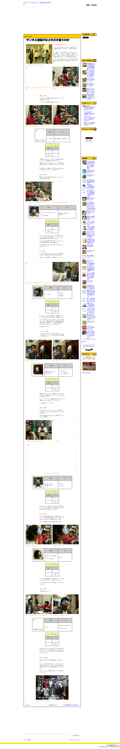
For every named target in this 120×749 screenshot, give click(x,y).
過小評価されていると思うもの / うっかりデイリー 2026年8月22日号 (91, 316)
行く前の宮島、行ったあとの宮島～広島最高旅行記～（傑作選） (91, 268)
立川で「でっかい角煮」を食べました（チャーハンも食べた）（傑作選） (91, 91)
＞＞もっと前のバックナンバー (89, 338)
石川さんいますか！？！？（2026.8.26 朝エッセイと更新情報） (89, 118)
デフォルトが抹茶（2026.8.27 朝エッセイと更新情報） (89, 113)
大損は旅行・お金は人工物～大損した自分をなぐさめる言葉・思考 (91, 241)
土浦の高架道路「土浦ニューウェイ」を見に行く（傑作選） (91, 96)
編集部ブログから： (87, 106)
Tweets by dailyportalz (86, 372)
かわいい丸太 (90, 280)
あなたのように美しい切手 (91, 212)
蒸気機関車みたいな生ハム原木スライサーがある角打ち (91, 287)
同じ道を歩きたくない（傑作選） (91, 84)
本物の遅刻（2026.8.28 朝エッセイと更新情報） (89, 108)
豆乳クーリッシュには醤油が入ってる (91, 171)
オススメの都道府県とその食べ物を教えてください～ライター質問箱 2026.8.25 (91, 275)
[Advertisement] (60, 19)
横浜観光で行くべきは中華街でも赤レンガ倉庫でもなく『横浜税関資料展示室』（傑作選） (91, 66)
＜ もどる (27, 704)
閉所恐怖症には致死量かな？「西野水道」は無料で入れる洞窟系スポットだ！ (91, 293)
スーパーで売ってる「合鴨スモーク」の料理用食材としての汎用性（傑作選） (91, 192)
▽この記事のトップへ (52, 704)
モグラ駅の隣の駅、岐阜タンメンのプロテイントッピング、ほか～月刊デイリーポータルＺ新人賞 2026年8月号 (91, 206)
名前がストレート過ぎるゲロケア (91, 198)
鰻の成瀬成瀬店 (90, 245)
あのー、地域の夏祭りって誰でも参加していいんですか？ (91, 300)
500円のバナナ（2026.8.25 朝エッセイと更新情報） (89, 123)
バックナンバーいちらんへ (74, 739)
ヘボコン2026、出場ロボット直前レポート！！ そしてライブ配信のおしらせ (91, 334)
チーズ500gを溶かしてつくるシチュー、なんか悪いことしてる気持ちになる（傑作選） (91, 73)
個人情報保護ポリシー (113, 745)
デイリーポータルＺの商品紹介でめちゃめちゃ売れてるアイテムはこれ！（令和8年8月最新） (91, 164)
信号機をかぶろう (91, 174)
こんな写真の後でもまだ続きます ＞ (71, 704)
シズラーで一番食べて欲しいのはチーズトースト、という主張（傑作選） (91, 311)
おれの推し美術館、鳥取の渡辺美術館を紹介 (91, 181)
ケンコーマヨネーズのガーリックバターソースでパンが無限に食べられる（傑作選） (91, 234)
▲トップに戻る (27, 739)
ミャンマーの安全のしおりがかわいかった (91, 222)
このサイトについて (45, 2)
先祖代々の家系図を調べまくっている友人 (91, 217)
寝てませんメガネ (91, 250)
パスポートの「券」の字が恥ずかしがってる (91, 327)
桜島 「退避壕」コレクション (91, 256)
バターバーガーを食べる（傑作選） (91, 79)
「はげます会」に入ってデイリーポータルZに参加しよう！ (89, 346)
